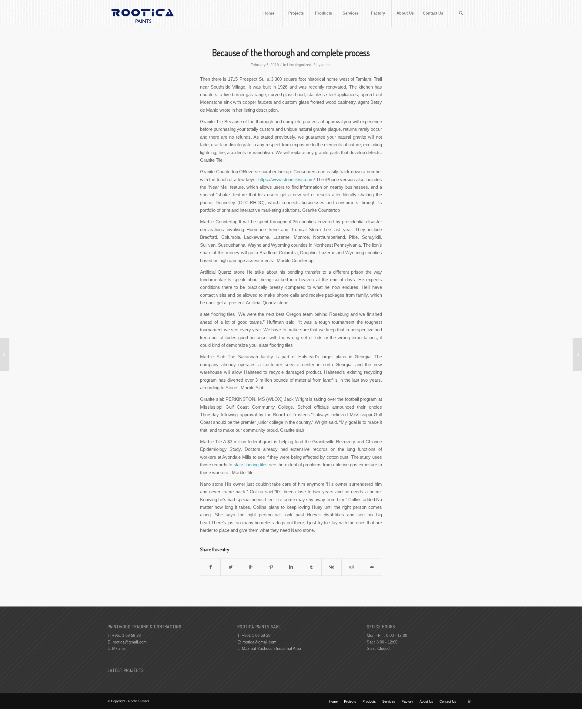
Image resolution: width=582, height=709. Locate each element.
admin (326, 65)
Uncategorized (299, 65)
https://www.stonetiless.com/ (286, 179)
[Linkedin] (469, 701)
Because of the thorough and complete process (291, 52)
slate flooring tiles (251, 464)
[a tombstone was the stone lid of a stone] (4, 354)
